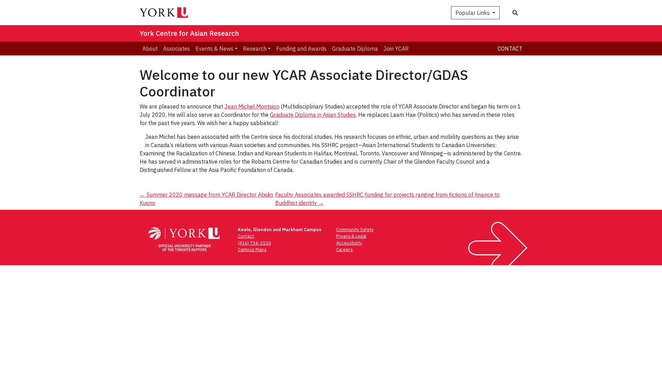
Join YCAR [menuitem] (396, 48)
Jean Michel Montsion (251, 106)
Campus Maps (252, 249)
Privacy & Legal (351, 236)
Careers (344, 249)
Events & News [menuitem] (214, 48)
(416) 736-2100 (254, 243)
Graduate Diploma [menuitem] (355, 48)
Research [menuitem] (255, 48)
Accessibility (349, 243)
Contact (510, 48)
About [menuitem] (150, 48)
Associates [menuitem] (176, 48)
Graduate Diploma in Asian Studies (313, 114)
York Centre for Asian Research (189, 33)
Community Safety (354, 229)
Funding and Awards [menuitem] (301, 48)
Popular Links (473, 12)
